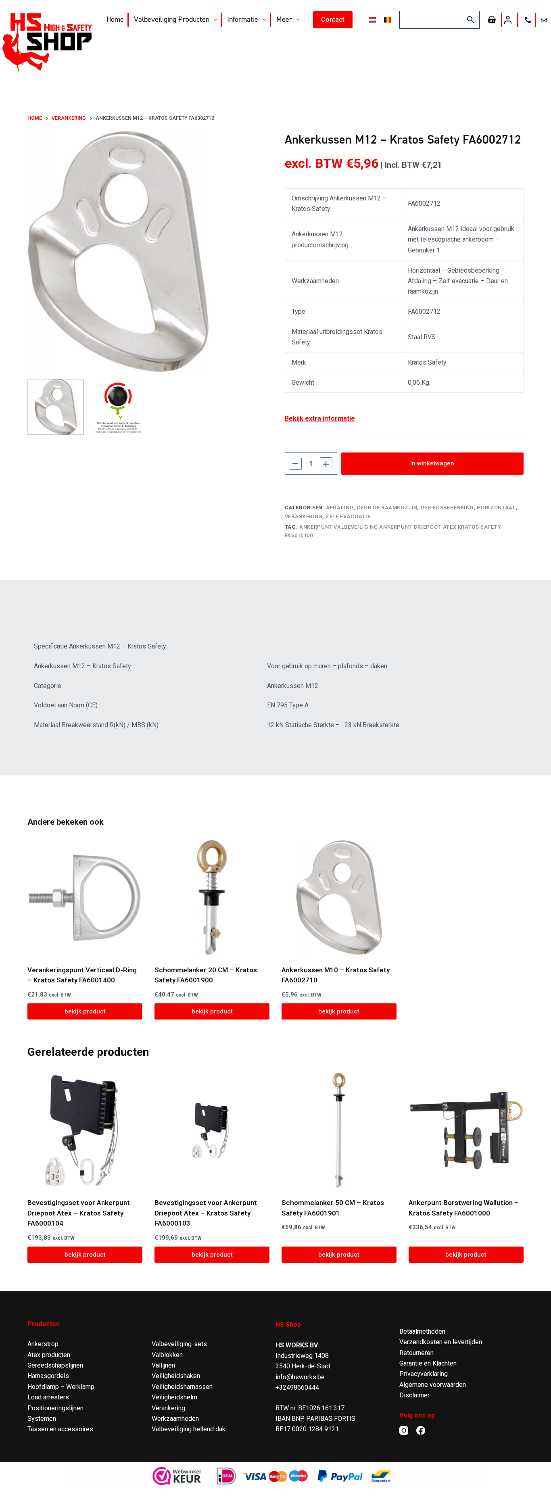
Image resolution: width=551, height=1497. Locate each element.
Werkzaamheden (175, 1418)
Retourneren (416, 1353)
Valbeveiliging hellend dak (188, 1429)
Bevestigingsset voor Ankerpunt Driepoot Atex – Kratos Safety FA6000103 (205, 1213)
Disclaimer (414, 1395)
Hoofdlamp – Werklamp (60, 1387)
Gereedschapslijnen (55, 1365)
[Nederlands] (372, 20)
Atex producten (48, 1355)
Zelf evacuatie (348, 516)
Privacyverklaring (423, 1374)
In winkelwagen (432, 463)
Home (115, 19)
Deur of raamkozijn (387, 508)
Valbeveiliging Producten (171, 19)
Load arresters (48, 1397)
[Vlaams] (387, 20)
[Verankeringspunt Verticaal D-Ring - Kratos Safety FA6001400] (84, 897)
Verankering (303, 516)
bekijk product (85, 1011)
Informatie (242, 19)
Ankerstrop (42, 1344)
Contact (332, 19)
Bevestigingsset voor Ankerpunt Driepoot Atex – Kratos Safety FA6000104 (78, 1213)
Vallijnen (163, 1365)
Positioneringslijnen (55, 1408)
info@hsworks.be (300, 1377)
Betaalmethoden (422, 1331)
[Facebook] (420, 1430)
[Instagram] (403, 1430)
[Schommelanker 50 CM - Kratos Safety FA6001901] (339, 1130)
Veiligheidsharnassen (182, 1387)
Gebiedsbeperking (447, 508)
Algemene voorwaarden (432, 1385)
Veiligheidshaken (176, 1376)
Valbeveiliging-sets (179, 1344)
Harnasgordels (48, 1376)
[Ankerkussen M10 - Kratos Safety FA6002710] (339, 897)
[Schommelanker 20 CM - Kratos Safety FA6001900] (211, 897)
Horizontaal (496, 508)
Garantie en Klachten (428, 1363)
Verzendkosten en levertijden (440, 1342)
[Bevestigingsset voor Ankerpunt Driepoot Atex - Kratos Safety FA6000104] (84, 1130)
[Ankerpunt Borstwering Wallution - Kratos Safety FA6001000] (466, 1130)
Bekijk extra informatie (320, 418)
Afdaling (339, 508)
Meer (284, 19)
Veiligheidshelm (174, 1397)
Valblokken (167, 1355)
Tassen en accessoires (60, 1429)
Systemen (41, 1418)
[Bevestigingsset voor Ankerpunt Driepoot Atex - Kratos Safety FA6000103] (211, 1130)
